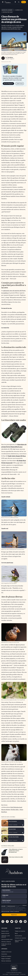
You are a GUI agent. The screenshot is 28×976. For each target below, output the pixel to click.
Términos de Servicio (11, 906)
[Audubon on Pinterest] (25, 921)
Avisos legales (5, 974)
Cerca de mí (15, 2)
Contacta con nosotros (20, 938)
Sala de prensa (18, 935)
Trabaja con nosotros (20, 931)
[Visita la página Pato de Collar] (12, 830)
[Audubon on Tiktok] (20, 921)
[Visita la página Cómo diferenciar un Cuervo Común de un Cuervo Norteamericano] (12, 852)
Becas (16, 933)
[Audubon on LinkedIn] (16, 921)
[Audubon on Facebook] (7, 921)
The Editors (10, 57)
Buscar (19, 2)
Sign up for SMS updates (19, 941)
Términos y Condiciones (14, 911)
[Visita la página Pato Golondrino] (12, 823)
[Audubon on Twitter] (11, 921)
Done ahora (4, 954)
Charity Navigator (14, 967)
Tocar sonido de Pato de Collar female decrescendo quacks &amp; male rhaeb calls (23, 833)
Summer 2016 (19, 10)
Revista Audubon (7, 10)
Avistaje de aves (8, 12)
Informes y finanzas (6, 941)
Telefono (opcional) (6, 900)
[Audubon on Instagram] (2, 921)
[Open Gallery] (25, 34)
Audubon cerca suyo (6, 951)
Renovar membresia (6, 961)
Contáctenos (22, 974)
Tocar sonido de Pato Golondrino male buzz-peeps (23, 825)
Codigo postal (5, 895)
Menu (2, 2)
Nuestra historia (5, 933)
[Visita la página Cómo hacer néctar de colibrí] (12, 859)
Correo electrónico (6, 890)
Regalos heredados (6, 958)
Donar (23, 2)
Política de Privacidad (5, 911)
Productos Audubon (6, 956)
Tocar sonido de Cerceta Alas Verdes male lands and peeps (23, 840)
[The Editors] (3, 58)
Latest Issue (20, 83)
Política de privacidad (14, 974)
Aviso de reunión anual (7, 939)
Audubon (7, 2)
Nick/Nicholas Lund (16, 807)
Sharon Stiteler (5, 810)
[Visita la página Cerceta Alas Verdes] (12, 838)
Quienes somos (5, 931)
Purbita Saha (15, 810)
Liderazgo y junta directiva (5, 936)
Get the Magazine (8, 83)
